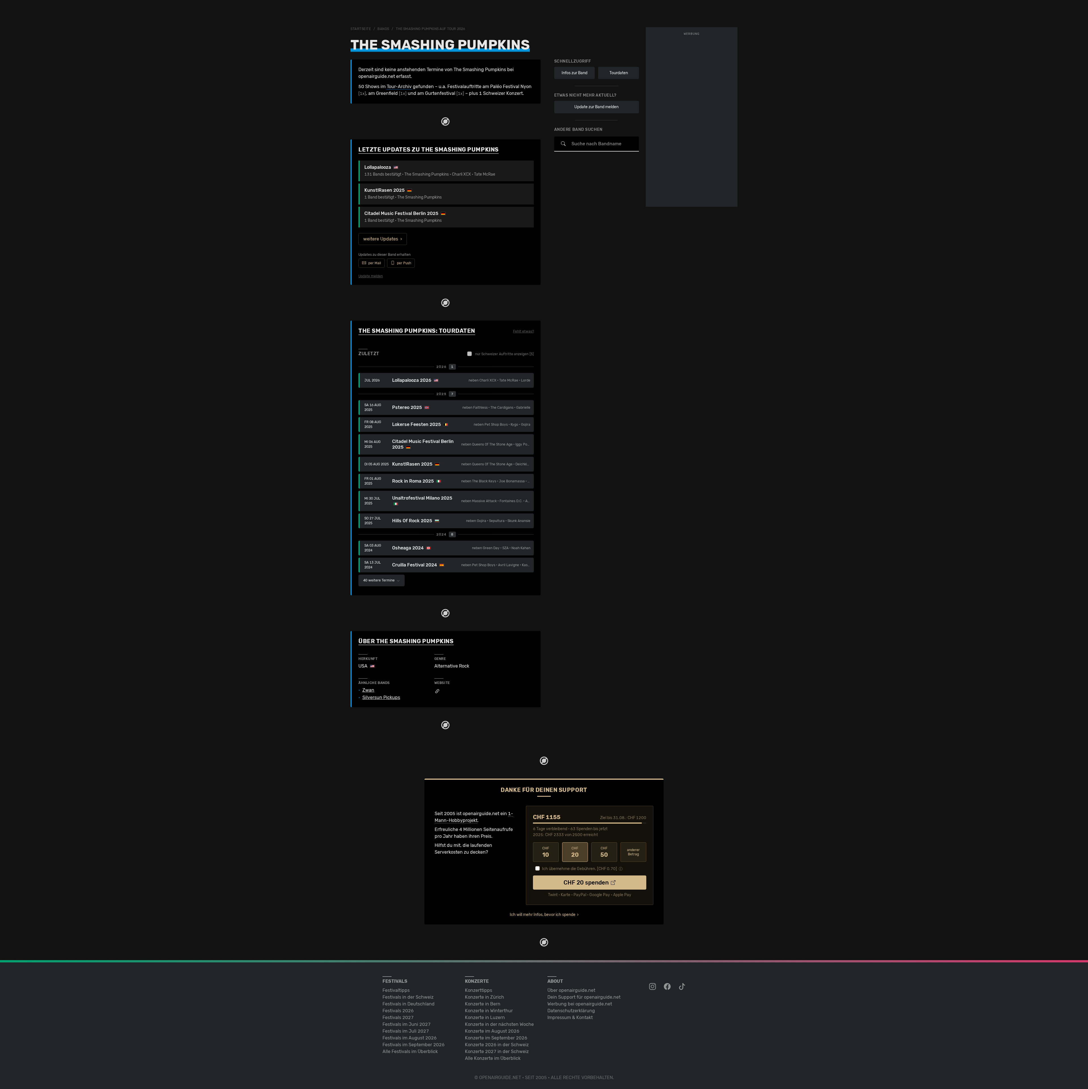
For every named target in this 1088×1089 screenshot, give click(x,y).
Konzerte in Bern (482, 1004)
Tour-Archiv (399, 86)
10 (545, 852)
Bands (383, 29)
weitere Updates (380, 239)
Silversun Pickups (381, 697)
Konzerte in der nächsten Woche (499, 1024)
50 (604, 852)
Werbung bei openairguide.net (579, 1004)
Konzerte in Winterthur (489, 1010)
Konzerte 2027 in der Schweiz (497, 1051)
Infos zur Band (574, 73)
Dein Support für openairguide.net (583, 997)
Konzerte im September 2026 (496, 1038)
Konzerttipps (478, 990)
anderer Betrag (633, 852)
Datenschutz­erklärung (571, 1010)
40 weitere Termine (379, 580)
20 (575, 852)
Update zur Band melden (596, 107)
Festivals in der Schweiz (408, 997)
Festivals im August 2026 (409, 1038)
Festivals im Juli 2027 (405, 1031)
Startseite (360, 29)
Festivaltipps (396, 990)
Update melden (370, 276)
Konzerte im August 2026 (492, 1031)
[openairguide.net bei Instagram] (653, 987)
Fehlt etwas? (523, 331)
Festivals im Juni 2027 (406, 1024)
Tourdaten (618, 73)
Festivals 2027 (398, 1017)
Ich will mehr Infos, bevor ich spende (542, 914)
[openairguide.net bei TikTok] (683, 987)
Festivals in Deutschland (408, 1004)
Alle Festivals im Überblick (410, 1051)
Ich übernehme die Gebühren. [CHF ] (579, 868)
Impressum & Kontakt (570, 1017)
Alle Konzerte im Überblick (492, 1058)
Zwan (368, 690)
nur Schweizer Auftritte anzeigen (504, 354)
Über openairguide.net (571, 990)
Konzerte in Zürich (484, 997)
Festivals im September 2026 (413, 1044)
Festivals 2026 (398, 1010)
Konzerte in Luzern (485, 1017)
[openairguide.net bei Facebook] (668, 987)
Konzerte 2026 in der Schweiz (497, 1044)
